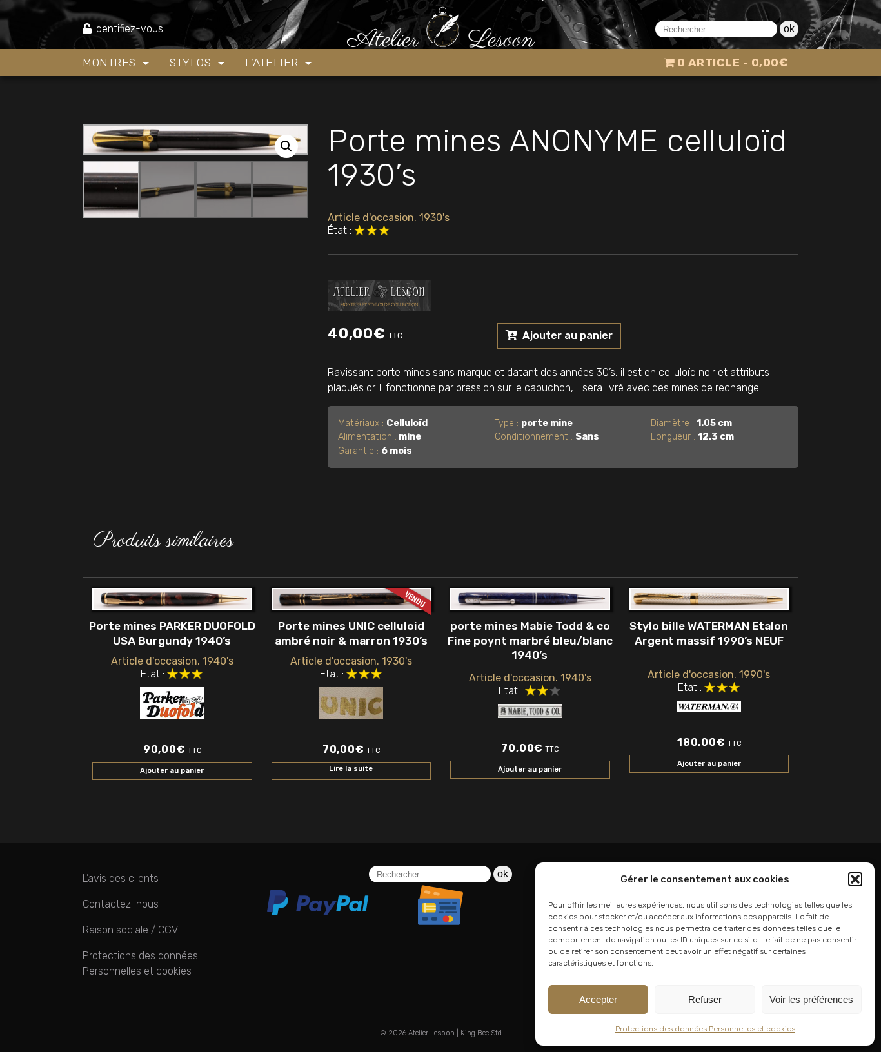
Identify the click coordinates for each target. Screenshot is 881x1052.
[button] (855, 879)
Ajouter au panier (566, 335)
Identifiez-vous (128, 29)
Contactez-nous (121, 904)
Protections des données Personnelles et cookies (705, 1028)
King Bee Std (481, 1033)
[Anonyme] (379, 292)
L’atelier (273, 62)
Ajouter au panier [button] (172, 770)
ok (789, 28)
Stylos (192, 62)
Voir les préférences (811, 999)
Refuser (705, 999)
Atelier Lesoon (431, 1033)
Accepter (598, 999)
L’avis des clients (121, 878)
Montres (111, 62)
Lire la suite (351, 769)
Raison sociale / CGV (130, 930)
